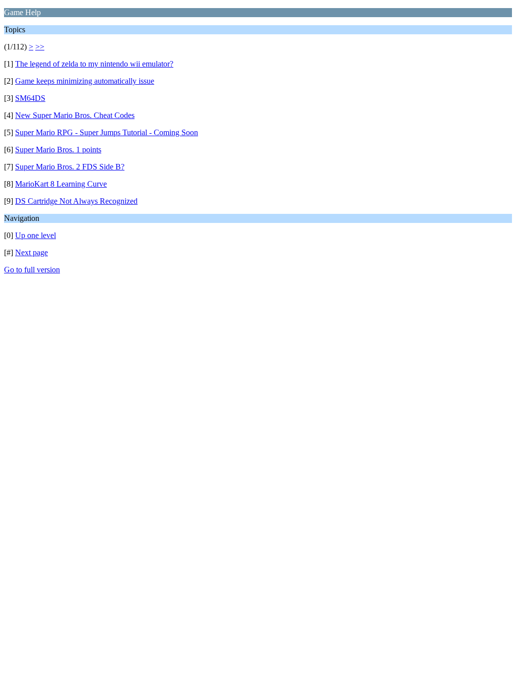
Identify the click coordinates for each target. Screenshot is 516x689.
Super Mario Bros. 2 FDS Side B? (69, 166)
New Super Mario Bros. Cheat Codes (75, 115)
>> (39, 46)
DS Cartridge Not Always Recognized (76, 201)
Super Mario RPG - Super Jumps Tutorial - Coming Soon (106, 132)
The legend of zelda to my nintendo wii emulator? (94, 64)
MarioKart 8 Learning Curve (61, 184)
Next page (31, 252)
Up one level (35, 235)
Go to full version (32, 269)
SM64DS (30, 98)
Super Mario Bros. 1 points (58, 149)
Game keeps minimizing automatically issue (84, 81)
